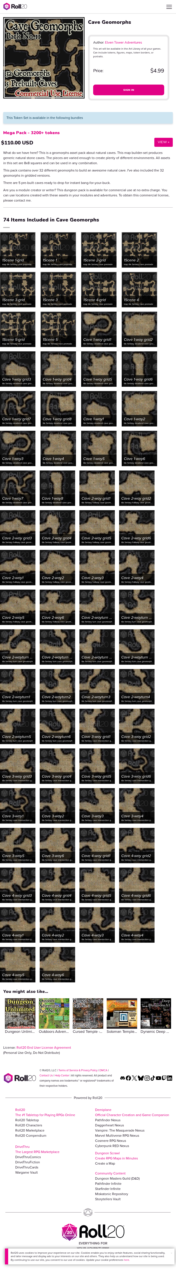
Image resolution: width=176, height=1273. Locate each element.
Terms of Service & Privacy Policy (77, 1070)
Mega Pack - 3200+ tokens (31, 133)
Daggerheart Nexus (109, 1125)
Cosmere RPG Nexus (110, 1140)
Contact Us (46, 1075)
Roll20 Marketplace (29, 1130)
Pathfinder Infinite (108, 1183)
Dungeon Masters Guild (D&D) (117, 1178)
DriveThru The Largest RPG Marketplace (37, 1149)
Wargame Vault (26, 1172)
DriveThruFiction (27, 1162)
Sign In (128, 90)
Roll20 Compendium (30, 1135)
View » (161, 142)
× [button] (171, 1253)
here (126, 1260)
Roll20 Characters (28, 1125)
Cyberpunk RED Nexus (112, 1145)
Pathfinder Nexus (107, 1120)
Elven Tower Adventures (123, 42)
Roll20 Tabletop (27, 1120)
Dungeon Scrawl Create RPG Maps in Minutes (116, 1156)
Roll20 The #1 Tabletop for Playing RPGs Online (45, 1112)
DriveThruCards (26, 1167)
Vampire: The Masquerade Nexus (119, 1130)
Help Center (62, 1075)
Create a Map (105, 1163)
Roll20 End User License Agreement (44, 1047)
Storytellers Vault (108, 1199)
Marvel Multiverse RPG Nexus (117, 1135)
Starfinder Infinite (108, 1188)
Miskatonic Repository (111, 1193)
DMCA (103, 1070)
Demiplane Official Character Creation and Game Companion (132, 1112)
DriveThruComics (28, 1157)
